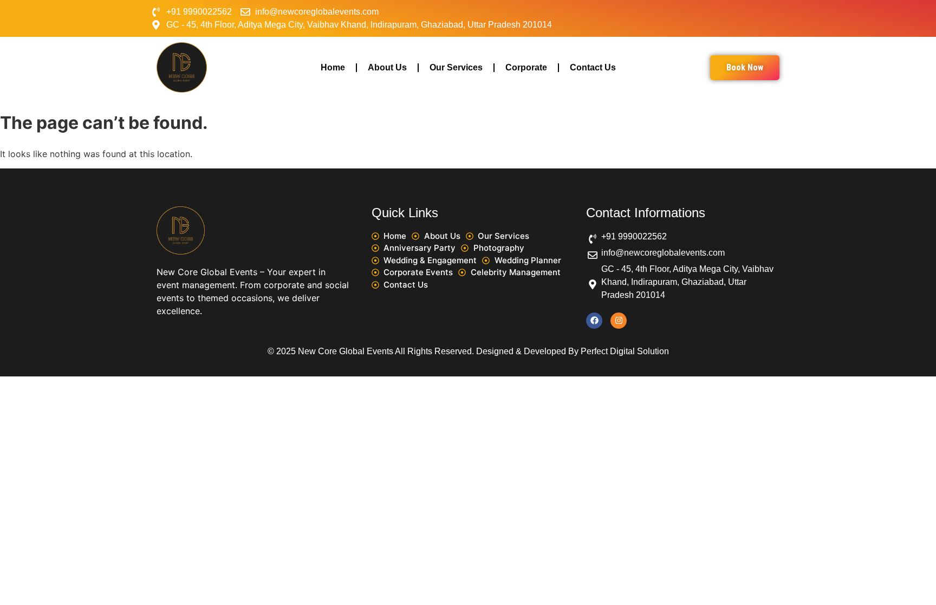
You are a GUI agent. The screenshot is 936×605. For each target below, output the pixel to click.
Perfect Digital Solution (625, 351)
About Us (387, 67)
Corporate (526, 67)
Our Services (456, 67)
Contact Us (593, 67)
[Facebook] (594, 321)
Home (333, 67)
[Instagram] (618, 321)
